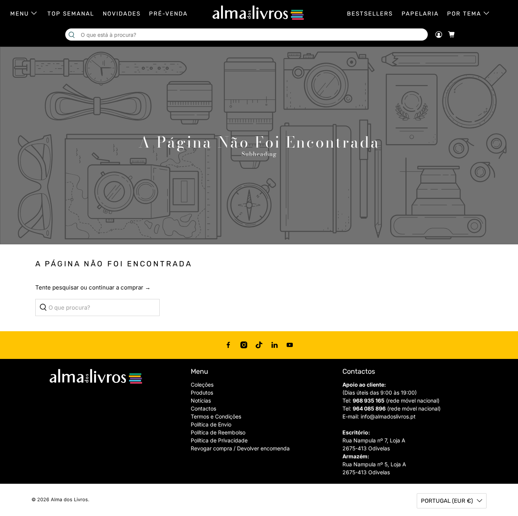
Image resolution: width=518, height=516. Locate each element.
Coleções (202, 384)
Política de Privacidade (219, 440)
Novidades (122, 13)
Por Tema (464, 13)
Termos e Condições (216, 416)
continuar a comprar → (120, 287)
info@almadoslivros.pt (388, 416)
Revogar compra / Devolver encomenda (240, 448)
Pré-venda (168, 13)
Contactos (203, 408)
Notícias (201, 400)
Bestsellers (370, 13)
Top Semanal (70, 13)
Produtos (202, 392)
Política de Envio (211, 424)
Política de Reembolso (218, 432)
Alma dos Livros (69, 499)
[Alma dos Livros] (259, 13)
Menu (19, 13)
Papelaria (420, 13)
